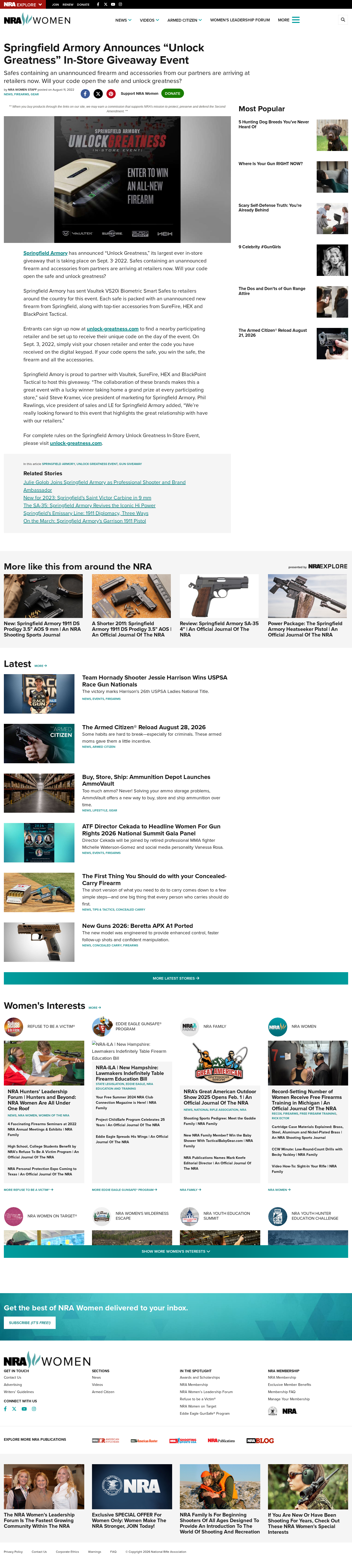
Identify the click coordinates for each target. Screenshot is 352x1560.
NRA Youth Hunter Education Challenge (315, 1215)
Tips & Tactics (103, 909)
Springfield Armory (45, 253)
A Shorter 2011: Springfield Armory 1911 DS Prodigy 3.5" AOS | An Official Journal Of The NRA (131, 629)
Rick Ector (280, 1118)
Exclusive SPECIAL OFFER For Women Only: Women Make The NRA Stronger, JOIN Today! (129, 1520)
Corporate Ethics (67, 1551)
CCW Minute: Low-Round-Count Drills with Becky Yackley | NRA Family (307, 1152)
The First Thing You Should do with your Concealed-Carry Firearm (154, 879)
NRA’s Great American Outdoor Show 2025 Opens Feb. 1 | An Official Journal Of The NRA (220, 1097)
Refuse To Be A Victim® (51, 1026)
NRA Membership (194, 1384)
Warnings (94, 1551)
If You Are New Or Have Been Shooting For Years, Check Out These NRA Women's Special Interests (304, 1523)
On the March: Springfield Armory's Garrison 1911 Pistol (84, 520)
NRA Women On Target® (52, 1216)
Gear (35, 94)
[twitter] (98, 91)
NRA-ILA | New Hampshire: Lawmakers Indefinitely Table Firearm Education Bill (130, 1073)
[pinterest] (111, 91)
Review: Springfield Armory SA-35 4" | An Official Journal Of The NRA (219, 629)
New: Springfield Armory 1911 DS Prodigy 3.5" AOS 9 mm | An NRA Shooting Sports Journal (42, 629)
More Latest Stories (197, 978)
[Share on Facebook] (85, 91)
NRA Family (215, 1026)
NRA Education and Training (124, 1086)
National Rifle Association (216, 1109)
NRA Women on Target (198, 1406)
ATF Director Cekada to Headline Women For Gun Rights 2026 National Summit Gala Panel (151, 829)
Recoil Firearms (285, 1113)
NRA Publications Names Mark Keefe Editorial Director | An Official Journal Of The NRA (217, 1163)
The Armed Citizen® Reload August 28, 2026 (144, 727)
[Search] (343, 20)
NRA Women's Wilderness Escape (142, 1215)
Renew (68, 4)
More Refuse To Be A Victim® (27, 1190)
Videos (147, 20)
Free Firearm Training (318, 1113)
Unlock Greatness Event (97, 464)
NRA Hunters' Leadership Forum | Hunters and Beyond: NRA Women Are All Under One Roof (42, 1100)
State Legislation (110, 1084)
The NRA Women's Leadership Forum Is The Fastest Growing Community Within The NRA (39, 1520)
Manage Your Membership (289, 1399)
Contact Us (12, 1377)
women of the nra (54, 1115)
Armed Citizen (182, 20)
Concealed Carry (130, 909)
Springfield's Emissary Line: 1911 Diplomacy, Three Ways (85, 513)
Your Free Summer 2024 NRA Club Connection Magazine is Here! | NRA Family (126, 1102)
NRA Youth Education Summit (227, 1215)
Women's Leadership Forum (240, 20)
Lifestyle (100, 810)
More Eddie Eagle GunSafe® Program (123, 1190)
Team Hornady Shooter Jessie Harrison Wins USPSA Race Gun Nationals (154, 681)
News (121, 20)
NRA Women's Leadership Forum (206, 1391)
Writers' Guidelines (19, 1391)
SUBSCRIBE (30, 1323)
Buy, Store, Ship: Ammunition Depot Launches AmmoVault (146, 780)
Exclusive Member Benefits (289, 1384)
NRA (243, 1109)
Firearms (21, 94)
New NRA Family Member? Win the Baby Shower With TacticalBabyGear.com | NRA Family (218, 1141)
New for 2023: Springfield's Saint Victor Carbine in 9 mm (87, 497)
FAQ (113, 1551)
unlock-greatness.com (113, 328)
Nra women (27, 1115)
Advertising (13, 1384)
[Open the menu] (296, 19)
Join (55, 4)
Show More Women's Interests (204, 1251)
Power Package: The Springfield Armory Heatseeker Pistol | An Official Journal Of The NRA (305, 629)
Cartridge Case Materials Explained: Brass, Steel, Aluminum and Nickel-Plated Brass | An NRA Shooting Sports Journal (307, 1132)
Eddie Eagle (135, 1084)
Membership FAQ (282, 1391)
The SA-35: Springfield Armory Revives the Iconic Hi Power (89, 505)
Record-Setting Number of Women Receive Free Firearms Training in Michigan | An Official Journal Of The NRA (307, 1100)
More (39, 666)
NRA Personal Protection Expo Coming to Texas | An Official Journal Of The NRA (42, 1171)
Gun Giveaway (130, 464)
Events (98, 699)
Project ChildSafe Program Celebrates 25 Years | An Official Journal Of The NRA (130, 1122)
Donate (83, 4)
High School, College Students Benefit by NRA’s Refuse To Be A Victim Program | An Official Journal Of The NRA (43, 1152)
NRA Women (304, 1026)
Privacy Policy (13, 1551)
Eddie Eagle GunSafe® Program (139, 1026)
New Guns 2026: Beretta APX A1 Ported (137, 925)
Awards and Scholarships (200, 1377)
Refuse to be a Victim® (198, 1399)
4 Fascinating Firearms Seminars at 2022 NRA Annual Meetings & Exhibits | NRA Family (42, 1129)
